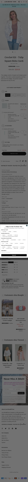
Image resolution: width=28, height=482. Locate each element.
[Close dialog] (27, 225)
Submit (14, 255)
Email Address (3, 250)
